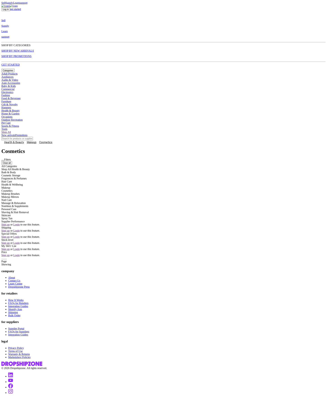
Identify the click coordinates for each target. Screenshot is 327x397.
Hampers (6, 107)
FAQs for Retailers (18, 303)
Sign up (5, 224)
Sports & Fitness (10, 125)
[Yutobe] (10, 381)
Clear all (7, 163)
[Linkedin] (10, 376)
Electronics (7, 92)
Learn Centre (15, 283)
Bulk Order (14, 315)
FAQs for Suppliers (18, 331)
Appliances (7, 76)
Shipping (13, 312)
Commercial (7, 89)
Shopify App (15, 309)
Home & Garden (10, 113)
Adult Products (9, 73)
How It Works (16, 300)
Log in (6, 9)
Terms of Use (15, 351)
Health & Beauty (10, 110)
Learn (16, 2)
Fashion (5, 95)
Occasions (6, 116)
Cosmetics (45, 142)
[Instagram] (10, 392)
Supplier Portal (16, 328)
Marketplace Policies (19, 357)
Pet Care (6, 122)
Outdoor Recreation (12, 119)
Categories (8, 70)
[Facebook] (10, 387)
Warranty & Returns (19, 354)
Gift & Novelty (9, 104)
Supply (9, 2)
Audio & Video (9, 79)
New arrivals (8, 135)
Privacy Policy (16, 348)
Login (16, 224)
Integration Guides (18, 306)
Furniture (6, 101)
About (11, 277)
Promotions (21, 135)
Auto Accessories (10, 83)
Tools (4, 129)
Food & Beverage (11, 98)
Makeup (31, 142)
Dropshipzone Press (19, 286)
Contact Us (14, 280)
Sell (3, 2)
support (23, 2)
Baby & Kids (8, 86)
